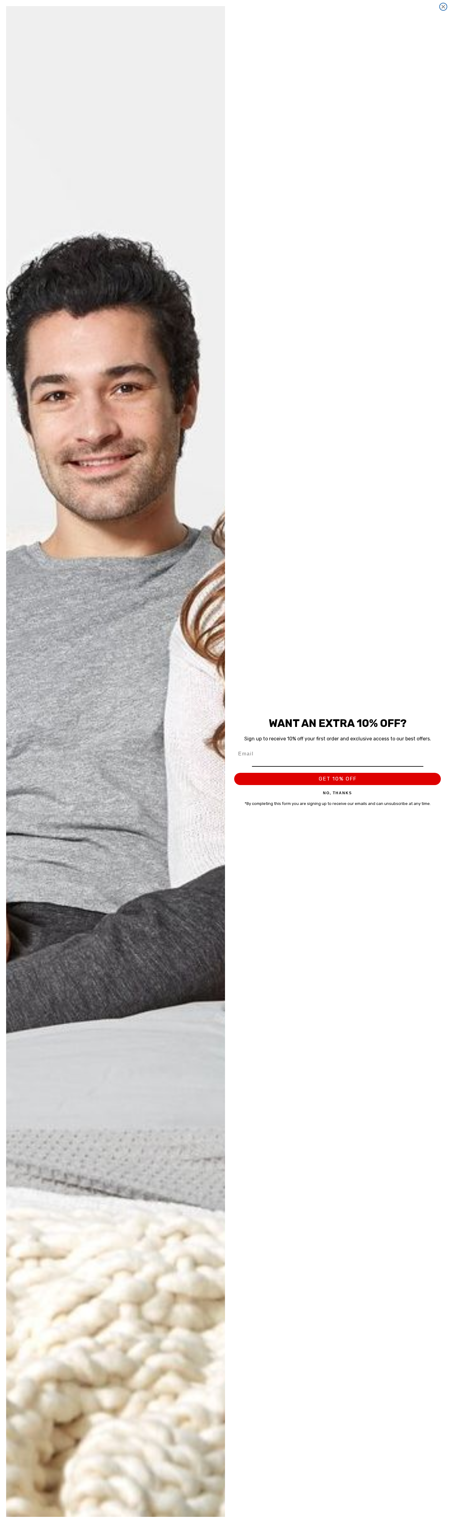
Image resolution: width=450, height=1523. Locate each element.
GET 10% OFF (338, 779)
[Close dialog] (443, 6)
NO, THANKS (337, 792)
